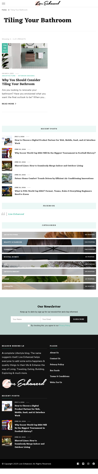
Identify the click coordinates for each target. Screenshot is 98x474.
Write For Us (56, 382)
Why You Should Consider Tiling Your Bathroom (21, 82)
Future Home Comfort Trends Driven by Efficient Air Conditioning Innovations (54, 178)
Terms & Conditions (59, 376)
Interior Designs (26, 76)
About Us (54, 353)
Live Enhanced (16, 214)
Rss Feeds (55, 370)
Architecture (8, 76)
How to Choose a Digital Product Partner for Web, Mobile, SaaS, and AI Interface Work (55, 142)
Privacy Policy (64, 325)
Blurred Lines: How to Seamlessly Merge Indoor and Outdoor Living (49, 166)
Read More (8, 104)
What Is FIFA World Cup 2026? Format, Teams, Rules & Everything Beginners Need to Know (53, 193)
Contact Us (55, 358)
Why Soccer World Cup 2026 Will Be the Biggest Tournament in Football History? (55, 153)
